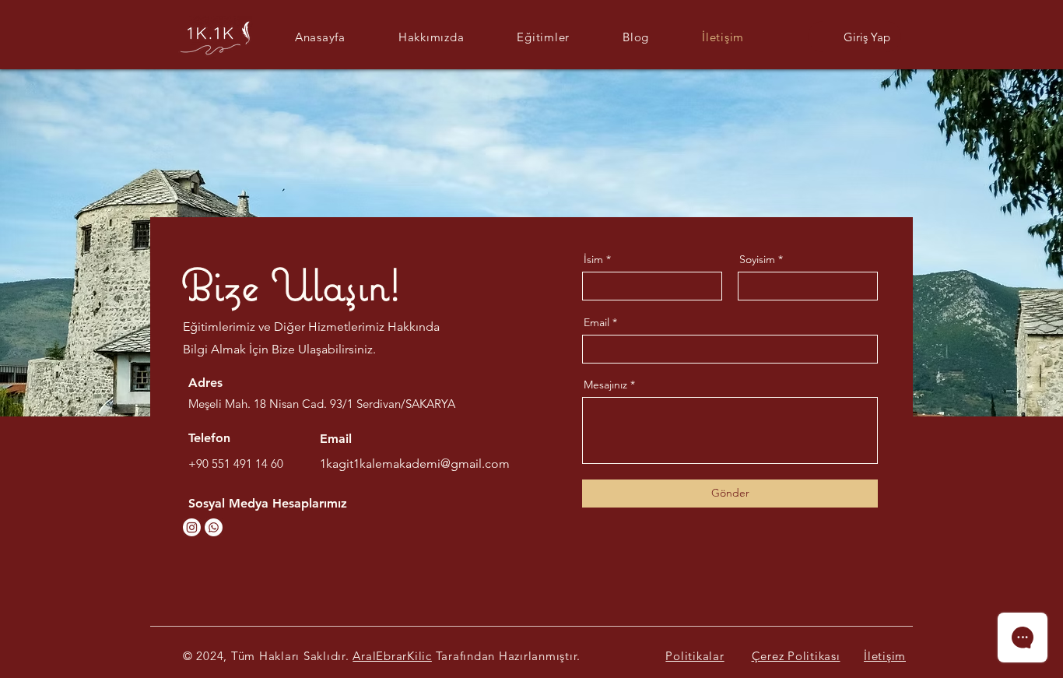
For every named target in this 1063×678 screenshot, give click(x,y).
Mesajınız (605, 384)
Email (596, 322)
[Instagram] (192, 527)
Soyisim (757, 259)
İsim (593, 259)
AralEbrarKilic (392, 655)
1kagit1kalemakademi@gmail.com (415, 463)
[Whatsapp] (214, 527)
